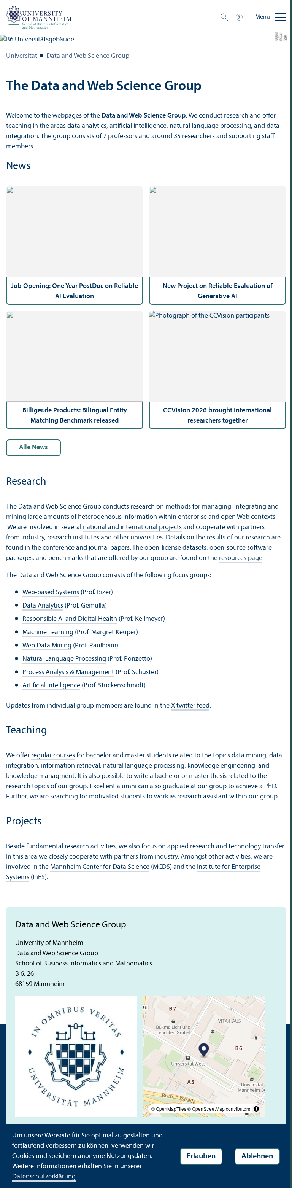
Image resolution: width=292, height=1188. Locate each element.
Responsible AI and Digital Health (69, 619)
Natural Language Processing (64, 659)
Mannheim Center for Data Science (99, 867)
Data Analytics (42, 605)
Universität (21, 56)
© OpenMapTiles (168, 1108)
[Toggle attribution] (256, 1108)
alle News (33, 447)
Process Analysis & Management (68, 672)
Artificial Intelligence (51, 685)
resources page (240, 558)
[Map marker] (204, 1051)
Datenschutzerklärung (44, 1176)
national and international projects (132, 527)
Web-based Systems (50, 592)
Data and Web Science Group (87, 56)
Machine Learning (47, 632)
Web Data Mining (46, 645)
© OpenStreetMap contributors (218, 1108)
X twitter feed (190, 705)
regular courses (53, 755)
